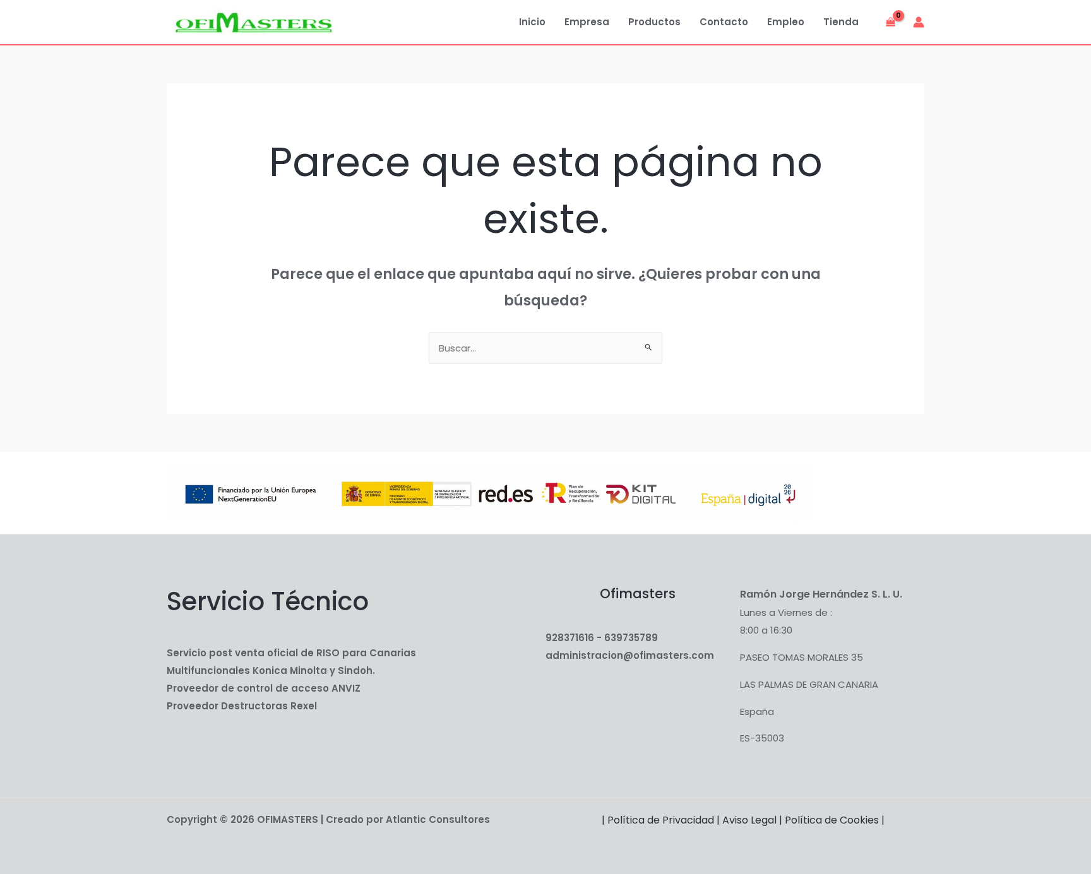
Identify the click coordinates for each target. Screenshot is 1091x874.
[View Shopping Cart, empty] (890, 22)
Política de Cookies (832, 820)
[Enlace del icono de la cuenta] (918, 22)
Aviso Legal (749, 820)
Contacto (724, 21)
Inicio (532, 21)
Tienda (841, 21)
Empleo (785, 21)
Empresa (586, 21)
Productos (654, 21)
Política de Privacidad (660, 820)
